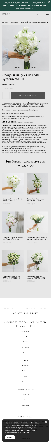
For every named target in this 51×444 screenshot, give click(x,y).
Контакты (25, 382)
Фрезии (25, 353)
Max (25, 400)
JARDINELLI (7, 14)
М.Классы (25, 365)
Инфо (26, 376)
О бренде (25, 371)
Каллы (25, 342)
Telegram (25, 394)
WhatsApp (25, 405)
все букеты (14, 22)
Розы (25, 336)
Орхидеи (25, 347)
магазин (5, 22)
